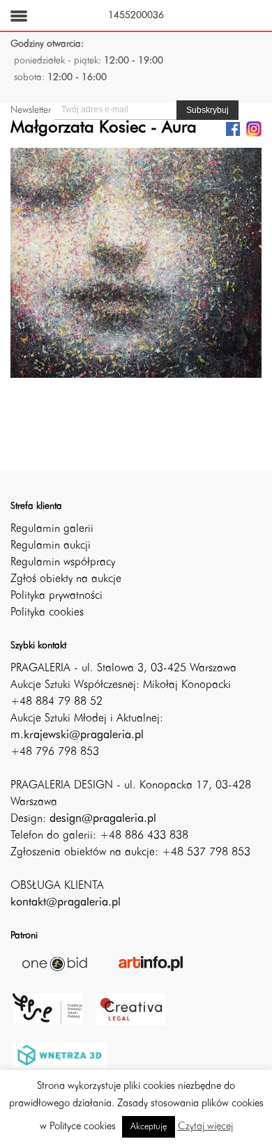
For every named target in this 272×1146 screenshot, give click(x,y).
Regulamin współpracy (62, 562)
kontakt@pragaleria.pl (65, 902)
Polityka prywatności (56, 596)
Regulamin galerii (51, 529)
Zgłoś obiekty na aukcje (65, 579)
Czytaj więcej (205, 1127)
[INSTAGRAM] (254, 128)
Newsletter (30, 110)
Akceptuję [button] (148, 1126)
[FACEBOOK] (233, 128)
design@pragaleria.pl (103, 819)
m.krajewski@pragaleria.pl (77, 735)
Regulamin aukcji (50, 545)
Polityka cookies (47, 612)
